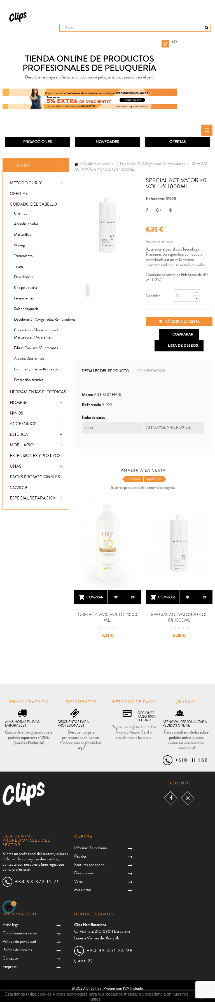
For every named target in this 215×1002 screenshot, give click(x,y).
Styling (19, 245)
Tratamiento (23, 256)
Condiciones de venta (20, 933)
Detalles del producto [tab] (105, 371)
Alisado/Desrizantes (29, 358)
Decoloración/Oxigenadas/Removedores (41, 319)
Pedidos (80, 856)
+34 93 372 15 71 (37, 881)
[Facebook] (170, 798)
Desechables (23, 277)
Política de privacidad (19, 941)
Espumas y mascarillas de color (37, 369)
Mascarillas (22, 234)
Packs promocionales (35, 477)
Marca (87, 395)
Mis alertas (82, 890)
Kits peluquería (25, 288)
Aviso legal (11, 925)
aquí (81, 748)
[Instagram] (188, 798)
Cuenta (83, 837)
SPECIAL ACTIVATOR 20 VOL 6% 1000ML (179, 617)
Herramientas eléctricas (38, 392)
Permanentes (24, 298)
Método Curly (25, 183)
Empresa (10, 967)
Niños (16, 413)
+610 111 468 (191, 760)
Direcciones (84, 873)
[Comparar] (132, 597)
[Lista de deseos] (116, 597)
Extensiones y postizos (35, 456)
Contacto (10, 958)
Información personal (91, 848)
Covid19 (18, 488)
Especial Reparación (33, 498)
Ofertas (19, 194)
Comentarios (151, 371)
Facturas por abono (89, 865)
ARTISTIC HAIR (107, 395)
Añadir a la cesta (182, 321)
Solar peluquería (26, 309)
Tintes (18, 266)
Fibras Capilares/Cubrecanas (36, 348)
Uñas (15, 466)
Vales (78, 881)
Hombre (19, 403)
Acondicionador (26, 224)
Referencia (91, 405)
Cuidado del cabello (33, 204)
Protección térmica (28, 380)
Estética (19, 434)
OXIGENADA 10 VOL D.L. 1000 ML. (107, 617)
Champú (20, 213)
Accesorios (23, 424)
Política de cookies (17, 950)
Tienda (22, 165)
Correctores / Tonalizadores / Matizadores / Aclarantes (36, 333)
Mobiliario (22, 445)
